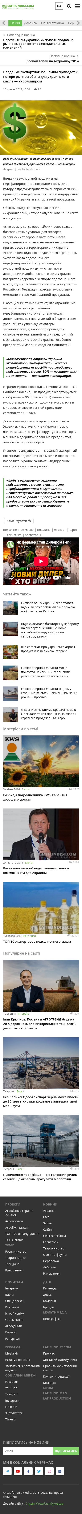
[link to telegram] (7, 1471)
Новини (50, 1204)
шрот (73, 530)
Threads (11, 1419)
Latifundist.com (57, 1347)
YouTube (11, 1388)
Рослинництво (15, 1251)
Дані (47, 1282)
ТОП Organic (14, 1240)
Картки (10, 1332)
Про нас (49, 1353)
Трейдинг (12, 1264)
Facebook (11, 1382)
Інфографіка (52, 1319)
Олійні (15, 23)
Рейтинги (29, 936)
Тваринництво (15, 1258)
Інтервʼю (23, 1013)
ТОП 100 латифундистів (22, 1234)
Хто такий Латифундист (60, 1360)
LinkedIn (11, 1407)
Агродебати (13, 1326)
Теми (9, 1245)
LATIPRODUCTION (57, 1398)
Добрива (30, 23)
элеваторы (33, 535)
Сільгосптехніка (52, 23)
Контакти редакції (56, 1376)
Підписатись (66, 1451)
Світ (46, 1217)
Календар (50, 1288)
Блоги (25, 789)
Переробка (51, 1261)
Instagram (12, 1400)
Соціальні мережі (20, 1375)
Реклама (12, 1347)
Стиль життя (14, 1320)
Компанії (49, 1301)
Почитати (14, 1282)
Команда (49, 1383)
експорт (60, 530)
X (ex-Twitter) (14, 1413)
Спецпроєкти (14, 1301)
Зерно (47, 1223)
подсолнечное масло (18, 530)
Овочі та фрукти (55, 1255)
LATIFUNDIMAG (55, 1393)
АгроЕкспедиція (16, 1227)
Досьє (47, 1295)
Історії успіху (14, 1313)
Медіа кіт (12, 1353)
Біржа (48, 1388)
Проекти (12, 1204)
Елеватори (50, 1242)
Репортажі (12, 1338)
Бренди (48, 1307)
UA (59, 6)
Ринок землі (13, 1270)
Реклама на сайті (17, 1360)
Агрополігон (14, 1221)
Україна (48, 1211)
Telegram (11, 1394)
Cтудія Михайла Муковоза (44, 1503)
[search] (69, 6)
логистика (14, 535)
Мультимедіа (55, 1312)
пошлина (43, 530)
